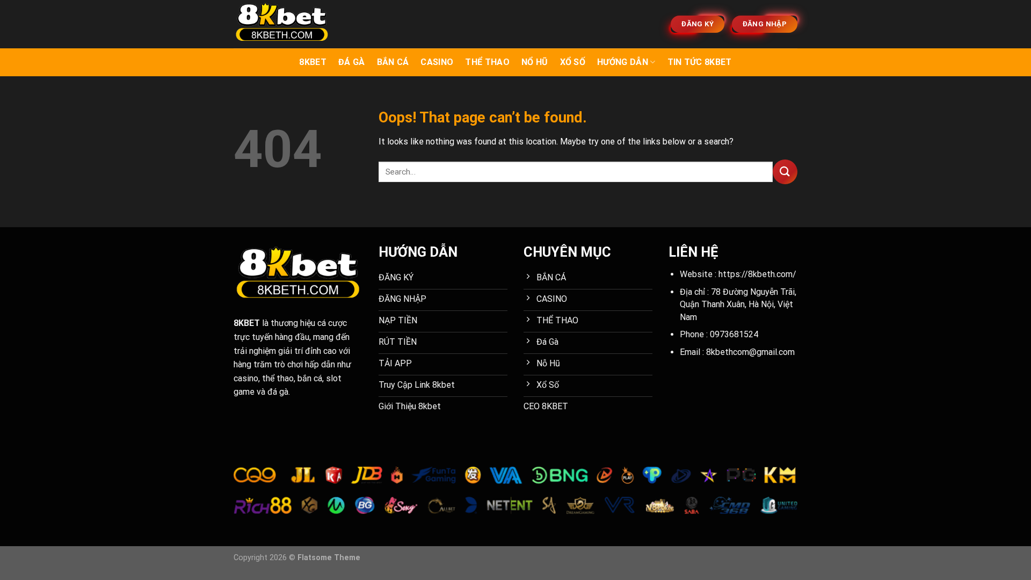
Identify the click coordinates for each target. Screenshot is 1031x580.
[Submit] (785, 172)
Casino (436, 62)
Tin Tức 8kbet (699, 62)
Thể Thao (487, 62)
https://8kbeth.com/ (757, 274)
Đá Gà (351, 62)
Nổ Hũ (534, 62)
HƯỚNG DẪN (622, 62)
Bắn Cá (393, 62)
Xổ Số (573, 62)
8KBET (312, 62)
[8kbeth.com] (287, 24)
